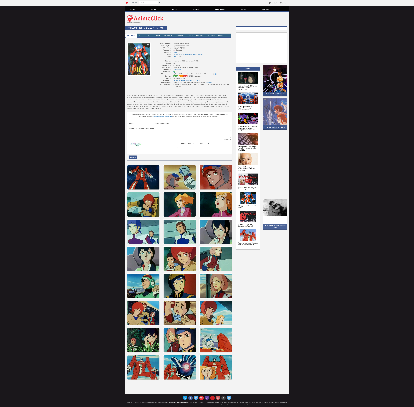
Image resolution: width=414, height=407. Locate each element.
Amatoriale (177, 69)
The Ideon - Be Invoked (275, 127)
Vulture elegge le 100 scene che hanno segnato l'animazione (247, 87)
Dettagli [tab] (131, 35)
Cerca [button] (243, 9)
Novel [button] (174, 9)
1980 (175, 56)
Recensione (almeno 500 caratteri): (141, 128)
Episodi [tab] (148, 35)
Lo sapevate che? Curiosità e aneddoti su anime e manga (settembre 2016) (247, 128)
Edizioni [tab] (158, 35)
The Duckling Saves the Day (275, 226)
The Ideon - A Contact (275, 94)
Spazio (197, 80)
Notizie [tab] (220, 35)
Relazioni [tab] (199, 35)
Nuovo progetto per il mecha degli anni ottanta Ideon (248, 243)
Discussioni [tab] (210, 35)
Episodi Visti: (186, 143)
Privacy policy (244, 404)
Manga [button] (153, 9)
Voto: (202, 143)
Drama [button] (196, 9)
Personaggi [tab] (168, 35)
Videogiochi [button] (220, 9)
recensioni (209, 74)
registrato (209, 82)
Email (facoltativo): (162, 123)
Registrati (273, 3)
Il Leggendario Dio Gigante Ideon (247, 206)
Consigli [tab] (190, 35)
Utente (131, 123)
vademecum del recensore (163, 116)
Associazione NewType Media (177, 402)
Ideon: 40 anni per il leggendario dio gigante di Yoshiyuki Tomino (247, 107)
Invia (134, 157)
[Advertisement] (234, 19)
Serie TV (176, 52)
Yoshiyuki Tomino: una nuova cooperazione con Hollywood (246, 168)
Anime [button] (132, 9)
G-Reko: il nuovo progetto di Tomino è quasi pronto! (247, 188)
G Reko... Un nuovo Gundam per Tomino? (245, 225)
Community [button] (266, 9)
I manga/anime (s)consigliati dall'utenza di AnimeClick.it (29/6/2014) (247, 148)
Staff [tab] (141, 35)
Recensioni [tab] (180, 35)
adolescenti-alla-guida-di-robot (183, 80)
